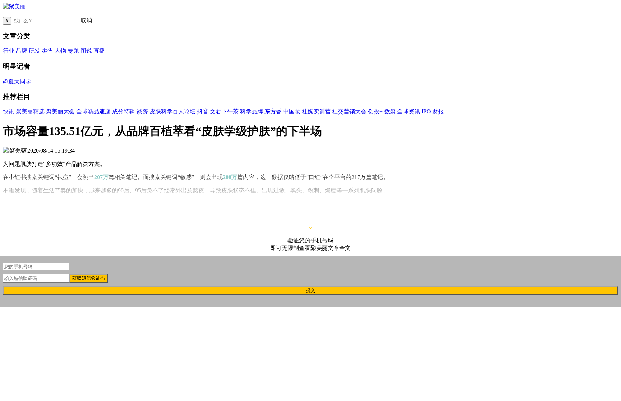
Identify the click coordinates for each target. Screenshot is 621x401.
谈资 (142, 111)
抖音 (202, 111)
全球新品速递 (93, 111)
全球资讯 (408, 111)
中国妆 (291, 111)
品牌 (21, 51)
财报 (438, 111)
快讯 (8, 111)
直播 (99, 51)
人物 (60, 51)
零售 (47, 51)
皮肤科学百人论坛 (173, 111)
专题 (73, 51)
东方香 (273, 111)
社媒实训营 (316, 111)
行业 (8, 51)
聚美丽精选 (30, 111)
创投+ (375, 111)
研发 (34, 51)
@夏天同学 (17, 81)
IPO (426, 111)
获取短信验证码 (88, 278)
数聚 (390, 111)
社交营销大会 (349, 111)
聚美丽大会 (60, 111)
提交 (310, 290)
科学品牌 (251, 111)
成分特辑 (123, 111)
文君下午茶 (224, 111)
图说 (86, 51)
